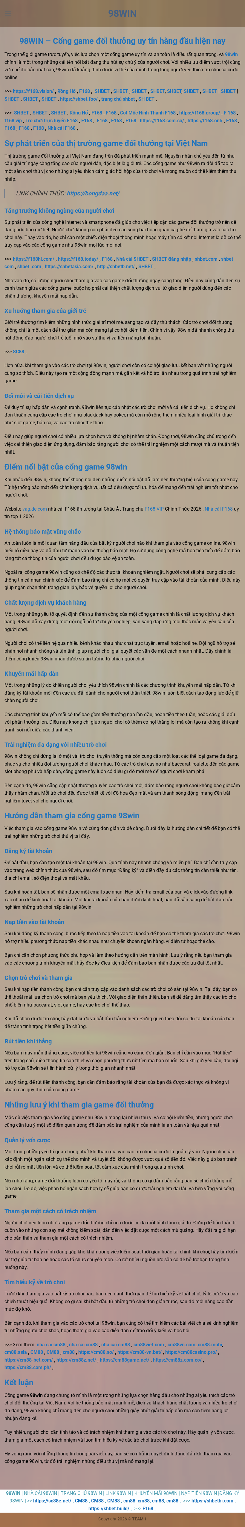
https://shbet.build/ (108, 1508)
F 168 (230, 113)
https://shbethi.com (212, 1501)
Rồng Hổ (66, 91)
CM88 (36, 1352)
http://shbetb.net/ (116, 266)
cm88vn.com (181, 1345)
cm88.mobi (210, 1345)
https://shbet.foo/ (79, 99)
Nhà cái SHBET (132, 259)
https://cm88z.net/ (76, 1360)
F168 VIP (154, 509)
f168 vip (13, 120)
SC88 (18, 351)
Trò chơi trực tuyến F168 (51, 120)
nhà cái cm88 (51, 1345)
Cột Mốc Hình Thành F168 (148, 113)
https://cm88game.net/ (124, 1360)
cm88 (69, 1352)
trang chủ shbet (118, 99)
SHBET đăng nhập (171, 259)
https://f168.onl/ (205, 120)
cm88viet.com (149, 1345)
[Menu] (8, 13)
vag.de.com (34, 509)
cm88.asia (15, 1352)
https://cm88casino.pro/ (191, 1352)
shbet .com (29, 266)
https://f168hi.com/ (33, 259)
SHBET (102, 91)
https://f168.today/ (78, 259)
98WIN (122, 13)
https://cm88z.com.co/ (177, 1360)
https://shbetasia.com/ (69, 266)
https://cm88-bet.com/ (28, 1360)
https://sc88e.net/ (52, 1501)
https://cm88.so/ (96, 1352)
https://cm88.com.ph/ (27, 1367)
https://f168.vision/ (33, 91)
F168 (84, 91)
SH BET (146, 99)
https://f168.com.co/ (162, 120)
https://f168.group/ (199, 113)
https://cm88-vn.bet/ (139, 1352)
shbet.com (206, 259)
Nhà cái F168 (62, 128)
